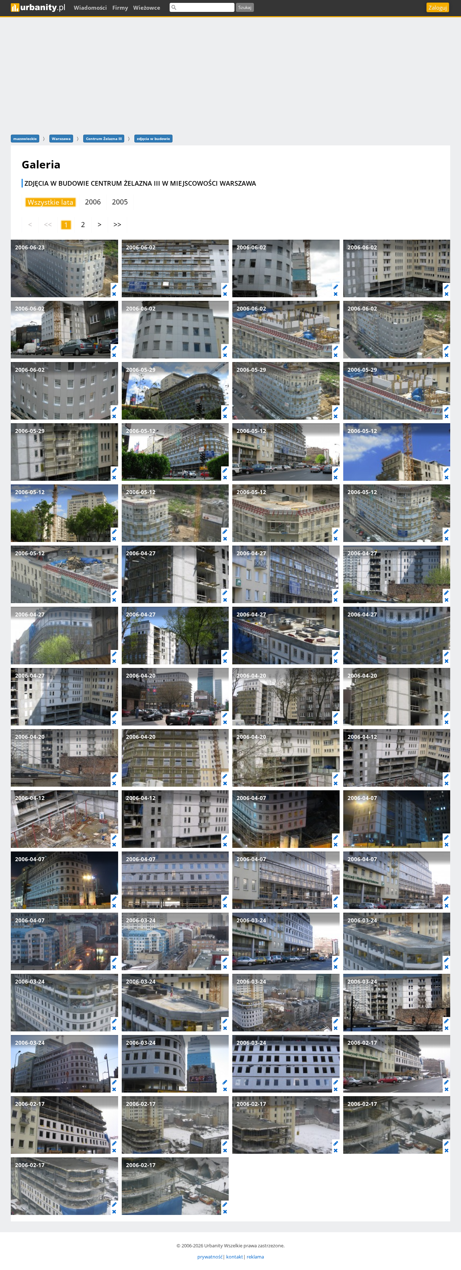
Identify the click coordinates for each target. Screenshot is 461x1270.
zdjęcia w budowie (153, 138)
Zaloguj (438, 7)
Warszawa (61, 138)
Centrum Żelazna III (104, 138)
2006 (93, 202)
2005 (120, 202)
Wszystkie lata (50, 202)
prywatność (210, 1256)
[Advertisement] (230, 74)
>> (117, 225)
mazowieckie (25, 138)
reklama (255, 1256)
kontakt (234, 1256)
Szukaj (244, 7)
